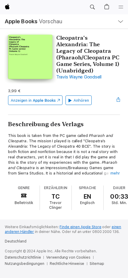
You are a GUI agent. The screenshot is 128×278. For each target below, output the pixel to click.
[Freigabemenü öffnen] (118, 100)
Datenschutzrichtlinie (23, 257)
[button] (92, 7)
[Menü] (121, 7)
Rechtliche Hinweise (67, 264)
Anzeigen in (33, 100)
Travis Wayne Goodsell (79, 77)
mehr (115, 173)
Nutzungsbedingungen (24, 264)
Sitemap (97, 264)
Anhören (81, 100)
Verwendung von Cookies (68, 257)
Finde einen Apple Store (80, 227)
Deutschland (15, 241)
